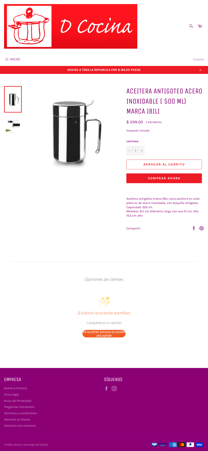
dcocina (17, 444)
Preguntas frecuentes (19, 407)
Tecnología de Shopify (35, 444)
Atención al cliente (17, 419)
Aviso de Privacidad (17, 401)
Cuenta (198, 59)
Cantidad (132, 141)
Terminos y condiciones (20, 413)
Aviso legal (11, 394)
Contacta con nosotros (20, 425)
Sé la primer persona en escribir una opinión (104, 333)
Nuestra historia (15, 388)
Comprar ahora (164, 178)
